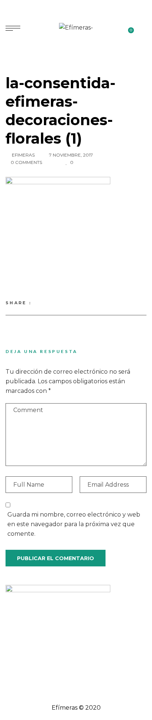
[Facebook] (37, 303)
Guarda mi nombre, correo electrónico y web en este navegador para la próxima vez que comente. (73, 524)
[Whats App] (65, 303)
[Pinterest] (55, 303)
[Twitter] (46, 303)
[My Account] (142, 28)
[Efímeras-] (76, 27)
